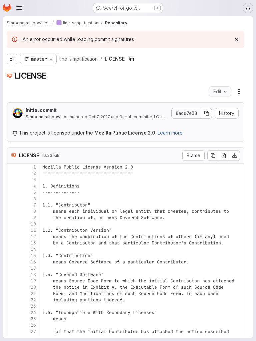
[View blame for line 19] (13, 281)
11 (33, 230)
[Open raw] (223, 155)
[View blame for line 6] (13, 198)
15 (33, 255)
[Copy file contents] (212, 155)
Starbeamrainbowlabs (47, 116)
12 (33, 236)
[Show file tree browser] (12, 59)
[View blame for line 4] (13, 186)
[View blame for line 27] (13, 331)
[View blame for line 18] (13, 274)
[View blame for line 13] (13, 243)
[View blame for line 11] (13, 230)
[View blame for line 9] (13, 217)
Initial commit (41, 110)
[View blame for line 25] (13, 319)
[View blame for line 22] (13, 300)
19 (33, 281)
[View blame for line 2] (13, 173)
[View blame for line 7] (13, 205)
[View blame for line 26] (13, 325)
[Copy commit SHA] (206, 113)
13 (33, 243)
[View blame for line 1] (13, 167)
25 (33, 319)
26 (33, 325)
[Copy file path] (131, 59)
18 (33, 274)
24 (33, 312)
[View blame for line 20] (13, 287)
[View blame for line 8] (13, 211)
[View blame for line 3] (13, 179)
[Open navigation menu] (19, 8)
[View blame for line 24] (13, 312)
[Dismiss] (236, 39)
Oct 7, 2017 (99, 116)
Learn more (170, 133)
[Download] (234, 155)
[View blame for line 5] (13, 192)
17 (33, 268)
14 (33, 249)
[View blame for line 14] (13, 249)
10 (33, 224)
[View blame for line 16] (13, 262)
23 (33, 306)
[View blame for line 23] (13, 306)
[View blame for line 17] (13, 268)
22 (33, 300)
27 (33, 331)
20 (33, 287)
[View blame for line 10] (13, 224)
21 (33, 293)
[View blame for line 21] (13, 293)
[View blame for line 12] (13, 236)
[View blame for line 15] (13, 255)
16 (33, 262)
